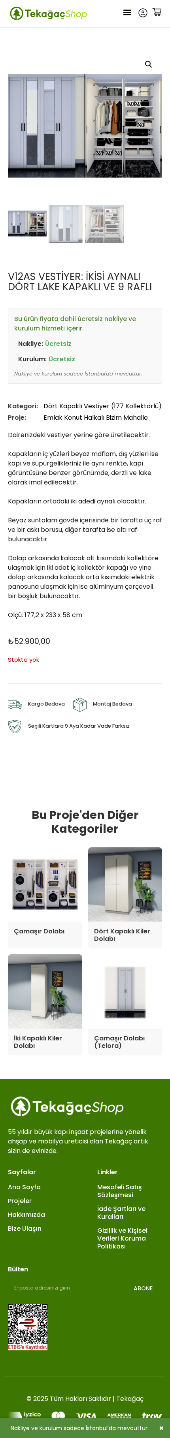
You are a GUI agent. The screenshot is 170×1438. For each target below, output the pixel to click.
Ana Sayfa (24, 1187)
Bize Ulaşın (25, 1229)
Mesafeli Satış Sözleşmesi (119, 1191)
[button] (127, 12)
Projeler (20, 1201)
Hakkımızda (26, 1215)
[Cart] (157, 12)
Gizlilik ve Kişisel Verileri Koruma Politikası (122, 1238)
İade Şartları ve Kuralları (121, 1213)
